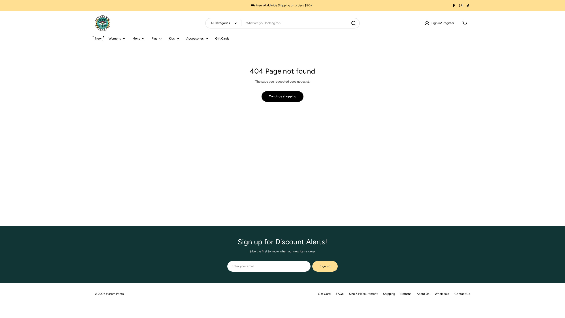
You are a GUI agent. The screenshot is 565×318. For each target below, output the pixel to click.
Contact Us (462, 294)
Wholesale (442, 294)
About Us (423, 294)
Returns (405, 294)
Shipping (389, 294)
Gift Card (324, 294)
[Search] (353, 23)
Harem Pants (115, 294)
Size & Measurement (363, 294)
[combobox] (282, 23)
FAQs (340, 294)
